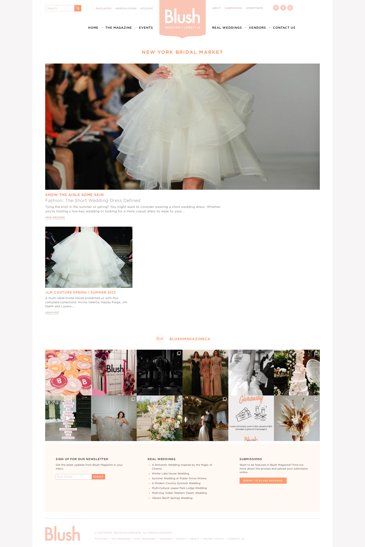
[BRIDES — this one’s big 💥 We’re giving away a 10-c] (159, 372)
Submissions (233, 8)
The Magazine (118, 27)
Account (146, 8)
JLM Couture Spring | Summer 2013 (80, 292)
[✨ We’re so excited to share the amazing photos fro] (114, 372)
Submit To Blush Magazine (263, 480)
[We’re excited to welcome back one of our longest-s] (205, 418)
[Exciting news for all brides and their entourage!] (205, 372)
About (216, 8)
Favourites (104, 8)
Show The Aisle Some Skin (74, 195)
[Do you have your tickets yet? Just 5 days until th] (251, 372)
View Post (52, 312)
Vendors (257, 27)
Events (146, 27)
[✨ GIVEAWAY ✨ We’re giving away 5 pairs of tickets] (251, 418)
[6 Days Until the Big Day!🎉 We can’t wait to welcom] (68, 418)
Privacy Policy (213, 539)
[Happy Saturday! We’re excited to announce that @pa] (297, 418)
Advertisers (254, 8)
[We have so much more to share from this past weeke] (68, 372)
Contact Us (284, 27)
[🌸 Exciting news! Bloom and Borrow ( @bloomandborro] (159, 418)
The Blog (101, 539)
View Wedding (55, 217)
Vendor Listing (126, 8)
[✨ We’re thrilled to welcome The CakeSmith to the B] (297, 372)
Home (93, 27)
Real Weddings (227, 27)
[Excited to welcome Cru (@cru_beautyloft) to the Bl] (114, 418)
